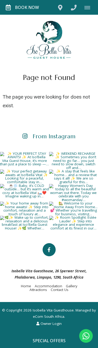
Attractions (38, 289)
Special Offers (49, 341)
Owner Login (50, 323)
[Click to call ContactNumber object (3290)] (73, 7)
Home (26, 286)
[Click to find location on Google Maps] (60, 7)
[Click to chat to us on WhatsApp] (86, 336)
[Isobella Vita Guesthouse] (49, 39)
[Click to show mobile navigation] (89, 7)
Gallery (71, 286)
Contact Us (59, 289)
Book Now (27, 7)
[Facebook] (49, 249)
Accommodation (48, 286)
